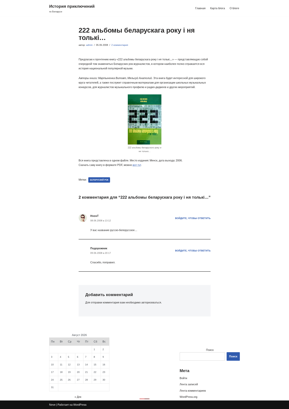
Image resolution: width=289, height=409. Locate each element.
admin (89, 45)
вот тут (137, 165)
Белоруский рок (99, 180)
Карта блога (217, 8)
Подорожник (98, 248)
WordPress (79, 404)
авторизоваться (151, 302)
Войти (183, 378)
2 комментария (119, 45)
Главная (200, 8)
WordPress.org (188, 396)
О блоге (234, 8)
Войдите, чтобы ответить (193, 218)
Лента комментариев (193, 390)
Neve (52, 404)
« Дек (78, 396)
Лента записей (189, 384)
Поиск (210, 350)
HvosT (94, 216)
